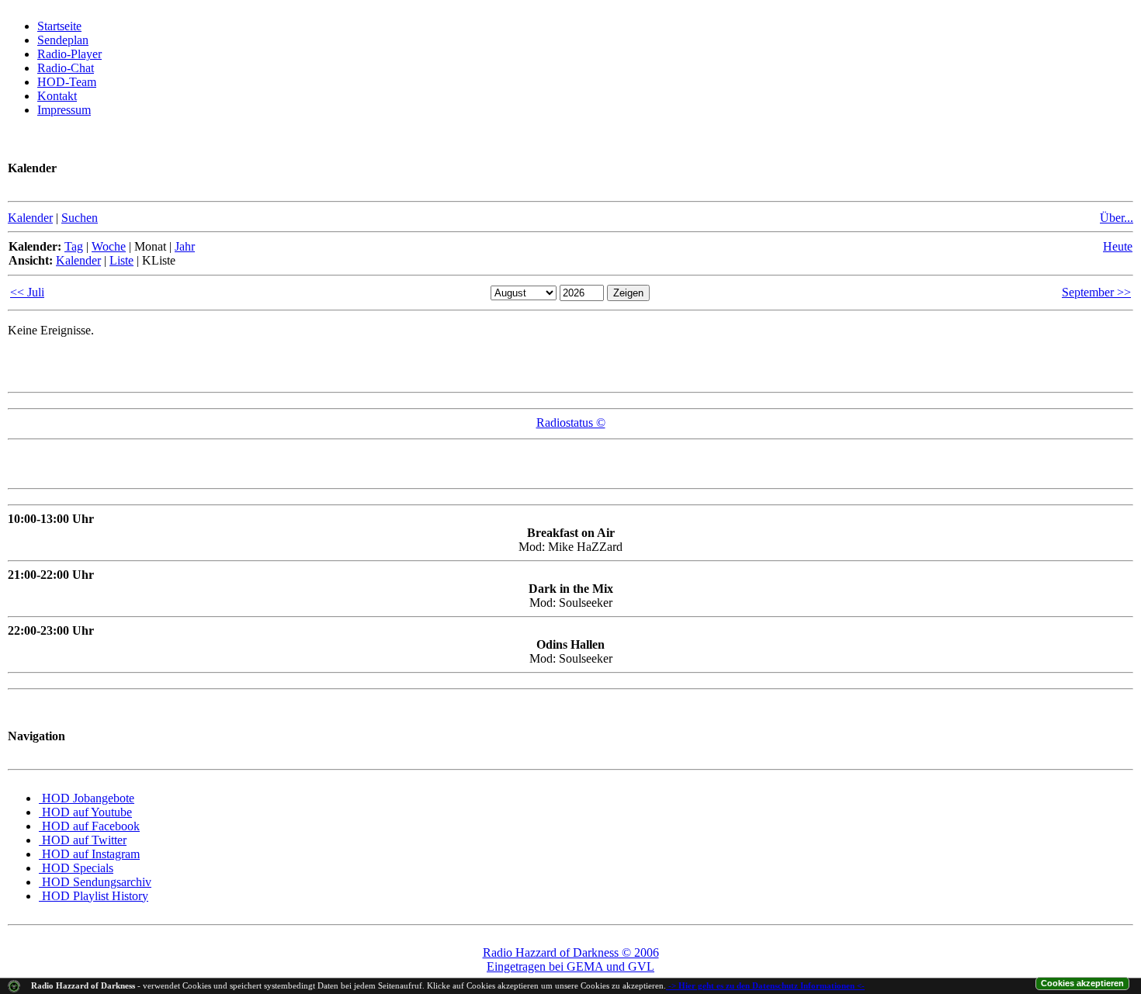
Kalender (30, 217)
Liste (121, 260)
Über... (1116, 217)
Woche (109, 246)
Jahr (185, 246)
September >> (1096, 292)
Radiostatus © (570, 422)
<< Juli (27, 292)
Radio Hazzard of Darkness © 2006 (571, 952)
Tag (73, 246)
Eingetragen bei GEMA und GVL (570, 966)
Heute (1117, 246)
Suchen (79, 217)
